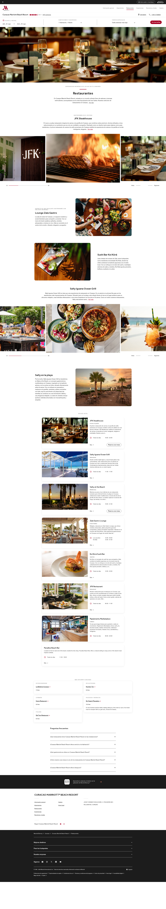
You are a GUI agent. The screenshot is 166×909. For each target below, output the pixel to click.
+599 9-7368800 (156, 14)
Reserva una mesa (114, 445)
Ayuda (43, 875)
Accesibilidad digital (118, 873)
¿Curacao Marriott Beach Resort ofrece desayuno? (65, 767)
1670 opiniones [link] (47, 14)
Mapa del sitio (37, 875)
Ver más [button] (91, 102)
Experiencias (139, 8)
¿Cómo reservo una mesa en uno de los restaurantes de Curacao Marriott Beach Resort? (77, 760)
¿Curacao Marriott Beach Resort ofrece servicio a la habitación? (69, 744)
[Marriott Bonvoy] (159, 2)
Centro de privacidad (99, 873)
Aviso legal (61, 805)
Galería (161, 8)
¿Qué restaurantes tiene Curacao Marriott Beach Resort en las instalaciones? (74, 737)
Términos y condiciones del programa (84, 873)
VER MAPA (143, 14)
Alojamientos (120, 8)
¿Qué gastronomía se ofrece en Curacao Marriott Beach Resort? (70, 752)
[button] (146, 2)
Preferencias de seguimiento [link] (40, 873)
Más (91, 445)
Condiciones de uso (68, 873)
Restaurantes (130, 8)
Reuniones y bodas (151, 8)
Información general (108, 8)
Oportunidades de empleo (55, 873)
